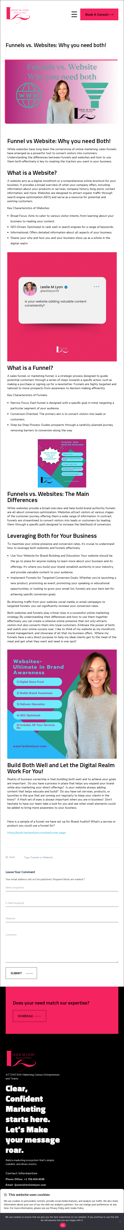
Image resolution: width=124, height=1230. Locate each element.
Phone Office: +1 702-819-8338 (25, 1179)
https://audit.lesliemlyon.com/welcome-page (36, 833)
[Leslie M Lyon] (18, 14)
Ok (62, 1225)
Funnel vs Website (42, 857)
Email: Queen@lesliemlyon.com (26, 1184)
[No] (120, 1221)
